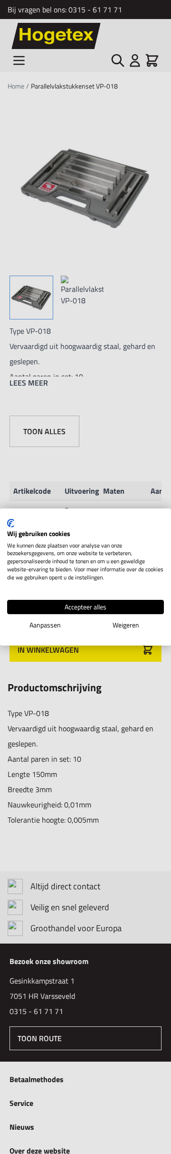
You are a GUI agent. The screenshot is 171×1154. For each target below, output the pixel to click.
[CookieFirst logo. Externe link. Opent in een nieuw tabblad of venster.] (10, 523)
